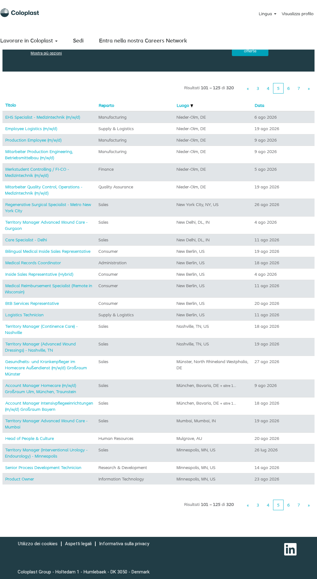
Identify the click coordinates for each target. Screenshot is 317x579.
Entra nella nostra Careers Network (143, 40)
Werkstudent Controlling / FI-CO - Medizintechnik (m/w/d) (37, 172)
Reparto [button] (106, 105)
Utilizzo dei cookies (38, 543)
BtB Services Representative (32, 303)
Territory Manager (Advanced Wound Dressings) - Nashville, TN (40, 347)
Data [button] (259, 105)
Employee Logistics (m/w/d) (31, 128)
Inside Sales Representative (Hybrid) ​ (40, 274)
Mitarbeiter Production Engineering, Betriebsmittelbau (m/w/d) (39, 154)
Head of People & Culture (29, 438)
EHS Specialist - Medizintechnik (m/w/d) (42, 117)
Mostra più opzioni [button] (46, 53)
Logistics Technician (24, 315)
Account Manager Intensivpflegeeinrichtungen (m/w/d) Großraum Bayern (49, 406)
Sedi (78, 40)
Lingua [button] (266, 13)
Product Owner (19, 479)
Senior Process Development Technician (43, 467)
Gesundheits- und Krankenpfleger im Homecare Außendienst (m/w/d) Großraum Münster (46, 368)
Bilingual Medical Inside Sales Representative (47, 251)
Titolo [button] (10, 105)
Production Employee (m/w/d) (33, 140)
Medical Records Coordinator (33, 262)
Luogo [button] (183, 105)
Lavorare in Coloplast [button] (27, 40)
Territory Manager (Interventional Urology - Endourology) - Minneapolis (46, 453)
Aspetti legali (78, 543)
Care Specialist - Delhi (26, 240)
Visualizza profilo (298, 13)
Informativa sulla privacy (124, 543)
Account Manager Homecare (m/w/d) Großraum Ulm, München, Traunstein (40, 388)
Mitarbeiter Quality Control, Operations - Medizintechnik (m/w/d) (43, 190)
